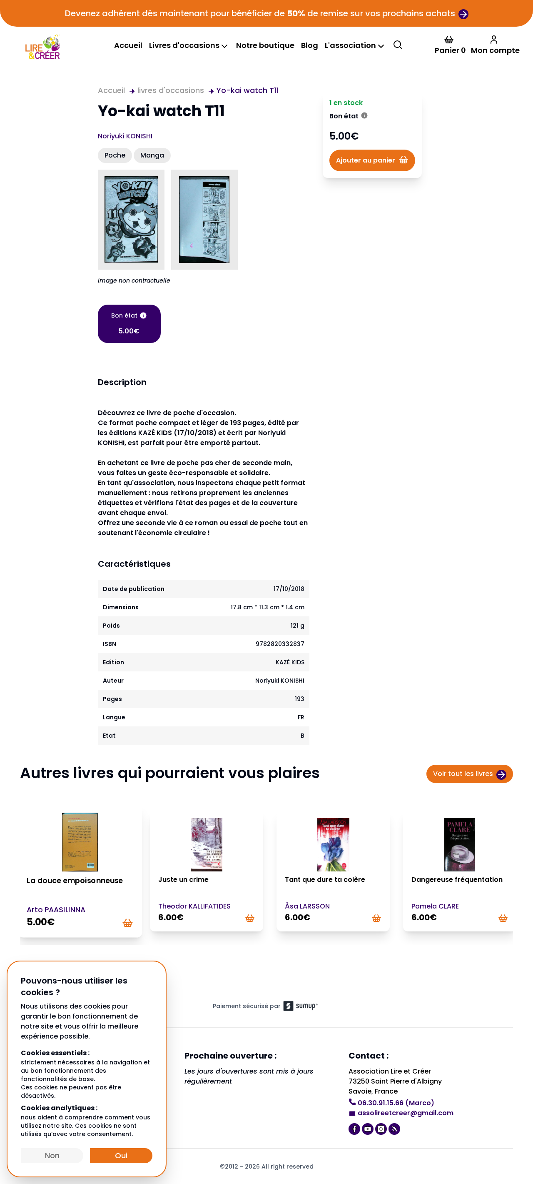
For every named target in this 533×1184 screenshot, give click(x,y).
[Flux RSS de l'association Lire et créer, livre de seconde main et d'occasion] (395, 1128)
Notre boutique (265, 45)
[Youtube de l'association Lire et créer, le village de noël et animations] (368, 1128)
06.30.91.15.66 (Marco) (396, 1103)
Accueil (128, 45)
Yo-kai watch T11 (248, 90)
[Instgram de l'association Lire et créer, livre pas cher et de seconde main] (382, 1128)
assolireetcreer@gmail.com (405, 1113)
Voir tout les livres (463, 773)
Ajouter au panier (365, 160)
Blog (309, 45)
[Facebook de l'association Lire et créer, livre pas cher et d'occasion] (355, 1128)
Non (52, 1155)
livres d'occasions (170, 90)
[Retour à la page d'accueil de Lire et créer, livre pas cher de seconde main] (42, 46)
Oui (121, 1155)
